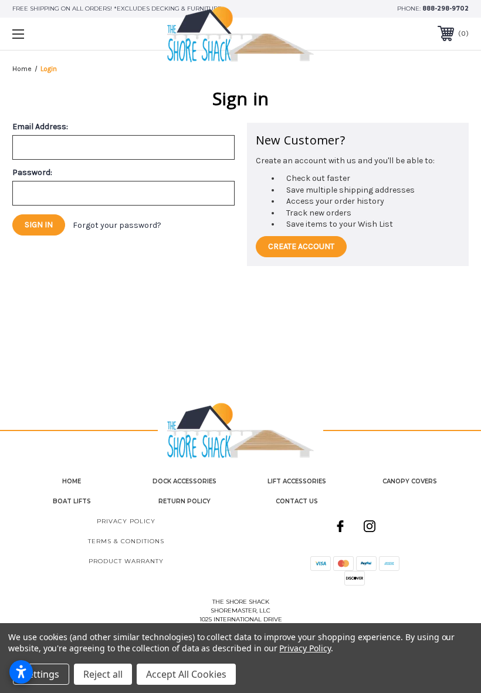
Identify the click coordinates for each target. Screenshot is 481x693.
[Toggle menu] (58, 34)
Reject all (103, 674)
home (71, 481)
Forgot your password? (117, 225)
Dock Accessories (184, 481)
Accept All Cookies (186, 674)
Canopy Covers (409, 481)
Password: (32, 173)
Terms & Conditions (126, 541)
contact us (297, 501)
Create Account (301, 246)
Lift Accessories (296, 481)
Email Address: (40, 127)
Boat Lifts (72, 501)
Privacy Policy (126, 521)
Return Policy (184, 501)
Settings (41, 674)
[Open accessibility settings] (21, 672)
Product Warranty (126, 561)
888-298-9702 (445, 8)
